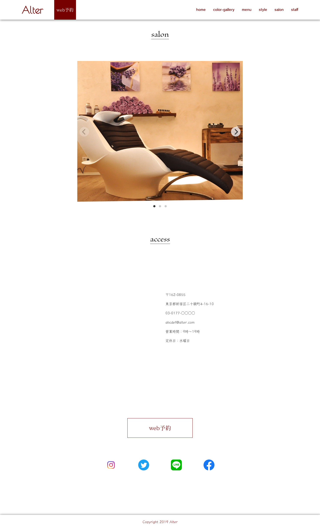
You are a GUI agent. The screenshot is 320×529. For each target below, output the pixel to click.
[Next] (236, 132)
